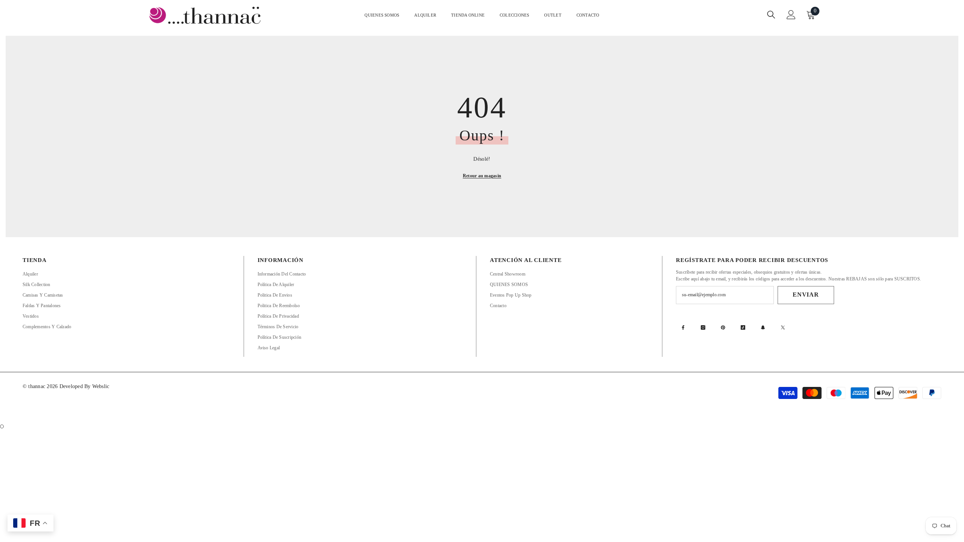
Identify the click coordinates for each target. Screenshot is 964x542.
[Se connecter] (791, 14)
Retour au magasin (482, 175)
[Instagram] (703, 327)
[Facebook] (683, 327)
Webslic (101, 386)
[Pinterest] (723, 327)
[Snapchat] (763, 327)
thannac (37, 386)
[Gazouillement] (783, 327)
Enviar (806, 294)
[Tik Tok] (743, 327)
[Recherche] (771, 14)
